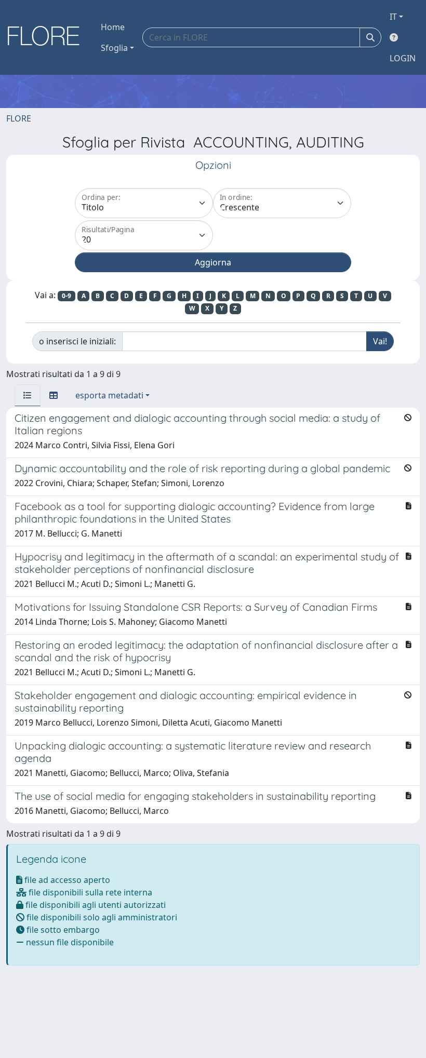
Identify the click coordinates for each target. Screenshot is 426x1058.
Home (113, 27)
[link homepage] (47, 37)
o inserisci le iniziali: (77, 341)
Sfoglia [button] (114, 47)
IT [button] (393, 16)
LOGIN (403, 58)
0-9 (66, 295)
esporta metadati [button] (109, 395)
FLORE (18, 118)
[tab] (28, 395)
